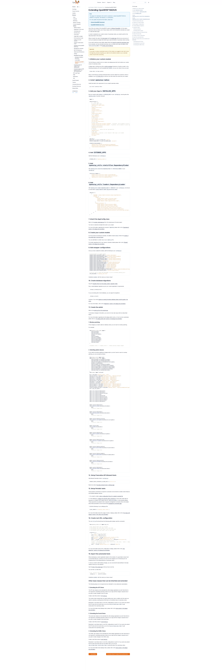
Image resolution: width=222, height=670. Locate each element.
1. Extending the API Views (138, 41)
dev (78, 6)
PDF (73, 92)
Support (109, 2)
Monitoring (75, 20)
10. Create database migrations (138, 25)
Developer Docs (101, 7)
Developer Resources (76, 86)
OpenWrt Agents (75, 80)
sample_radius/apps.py (99, 222)
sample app (113, 38)
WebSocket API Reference (79, 51)
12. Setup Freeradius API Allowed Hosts (139, 32)
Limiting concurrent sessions (77, 40)
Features (99, 2)
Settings (75, 53)
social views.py (104, 621)
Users (74, 17)
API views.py (104, 595)
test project (104, 38)
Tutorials (74, 82)
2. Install (137, 10)
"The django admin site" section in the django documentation (108, 318)
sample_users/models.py (107, 45)
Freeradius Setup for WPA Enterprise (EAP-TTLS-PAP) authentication (79, 70)
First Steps (74, 9)
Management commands (78, 48)
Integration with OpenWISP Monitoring (79, 46)
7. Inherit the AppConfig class (137, 20)
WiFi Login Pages (76, 73)
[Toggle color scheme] (149, 2)
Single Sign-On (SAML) (78, 36)
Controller (75, 18)
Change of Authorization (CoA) (78, 43)
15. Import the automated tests (138, 37)
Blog (114, 2)
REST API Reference (78, 50)
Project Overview (75, 11)
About (103, 2)
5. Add (142, 16)
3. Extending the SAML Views (138, 44)
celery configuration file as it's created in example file (111, 496)
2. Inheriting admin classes (138, 30)
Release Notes (75, 88)
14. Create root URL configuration (138, 35)
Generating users (77, 31)
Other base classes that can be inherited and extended (140, 39)
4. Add (136, 13)
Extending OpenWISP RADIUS (79, 62)
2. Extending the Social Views (138, 43)
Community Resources (76, 84)
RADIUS (74, 25)
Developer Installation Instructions (79, 58)
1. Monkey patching (137, 28)
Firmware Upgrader (77, 24)
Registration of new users (79, 29)
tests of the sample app (97, 567)
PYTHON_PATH (99, 76)
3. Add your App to (139, 11)
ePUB (76, 92)
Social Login (76, 34)
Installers (74, 13)
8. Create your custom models (138, 22)
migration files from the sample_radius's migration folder (105, 283)
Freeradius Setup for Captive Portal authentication (78, 66)
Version (74, 6)
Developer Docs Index (78, 55)
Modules (74, 15)
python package (108, 66)
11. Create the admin (136, 27)
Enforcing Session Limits (78, 38)
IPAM (74, 74)
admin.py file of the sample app (101, 310)
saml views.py (104, 639)
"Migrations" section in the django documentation (115, 303)
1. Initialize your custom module (138, 8)
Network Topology (76, 22)
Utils (74, 78)
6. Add (141, 19)
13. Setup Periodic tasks (136, 33)
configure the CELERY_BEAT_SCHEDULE (107, 498)
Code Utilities (77, 60)
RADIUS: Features (77, 27)
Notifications (75, 76)
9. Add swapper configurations (138, 24)
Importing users (77, 32)
